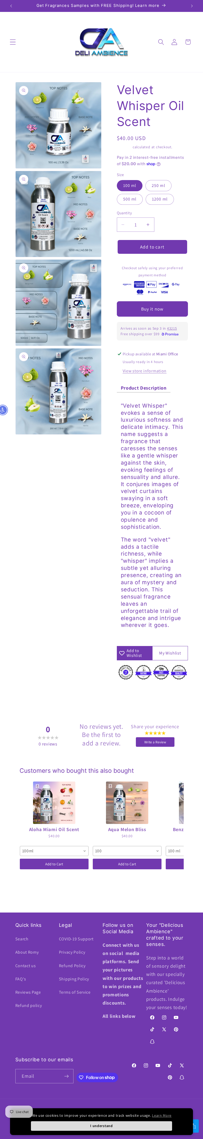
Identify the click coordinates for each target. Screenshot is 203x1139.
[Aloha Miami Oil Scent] (54, 803)
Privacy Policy (72, 952)
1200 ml (160, 199)
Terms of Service (75, 992)
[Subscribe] (66, 1076)
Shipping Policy (74, 979)
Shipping (124, 147)
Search (22, 939)
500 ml (130, 199)
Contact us (25, 965)
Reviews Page (28, 992)
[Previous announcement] (11, 6)
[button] (13, 42)
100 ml (129, 185)
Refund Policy (72, 965)
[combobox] (54, 851)
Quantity (124, 212)
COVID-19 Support (76, 939)
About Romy (27, 952)
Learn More (162, 1115)
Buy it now (152, 309)
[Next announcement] (192, 6)
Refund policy (28, 1005)
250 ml (158, 185)
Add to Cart (54, 864)
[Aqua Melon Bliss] (127, 803)
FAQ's (20, 979)
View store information (145, 371)
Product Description (144, 388)
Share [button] (127, 691)
